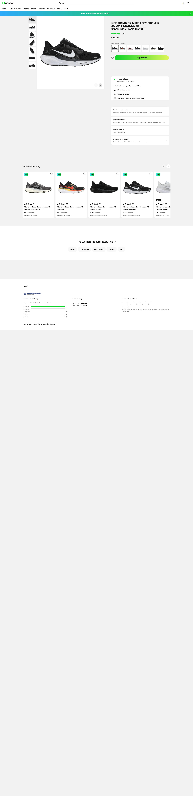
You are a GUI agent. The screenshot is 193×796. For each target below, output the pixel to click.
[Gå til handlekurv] (188, 3)
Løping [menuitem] (33, 8)
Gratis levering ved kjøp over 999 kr (129, 86)
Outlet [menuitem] (66, 8)
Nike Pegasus (98, 249)
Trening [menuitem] (26, 8)
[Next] (168, 166)
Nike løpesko (84, 249)
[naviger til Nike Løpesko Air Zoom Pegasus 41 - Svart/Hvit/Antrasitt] (138, 48)
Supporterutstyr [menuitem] (15, 8)
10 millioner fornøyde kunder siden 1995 (130, 98)
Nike (121, 249)
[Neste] (100, 85)
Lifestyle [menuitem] (42, 8)
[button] (32, 27)
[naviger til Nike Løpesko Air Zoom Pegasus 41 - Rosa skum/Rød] (130, 48)
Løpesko (111, 249)
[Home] (8, 3)
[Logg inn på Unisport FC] (183, 3)
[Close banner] (190, 13)
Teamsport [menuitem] (51, 8)
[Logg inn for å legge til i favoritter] (112, 58)
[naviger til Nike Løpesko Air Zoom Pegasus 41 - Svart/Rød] (122, 48)
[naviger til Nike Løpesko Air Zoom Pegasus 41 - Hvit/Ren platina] (145, 48)
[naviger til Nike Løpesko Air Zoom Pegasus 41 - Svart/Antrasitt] (160, 48)
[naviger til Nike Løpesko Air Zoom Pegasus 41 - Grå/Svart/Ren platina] (153, 48)
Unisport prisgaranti (123, 94)
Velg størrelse (142, 58)
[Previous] (164, 166)
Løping (72, 249)
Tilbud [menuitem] (59, 8)
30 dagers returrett (123, 90)
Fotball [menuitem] (4, 8)
